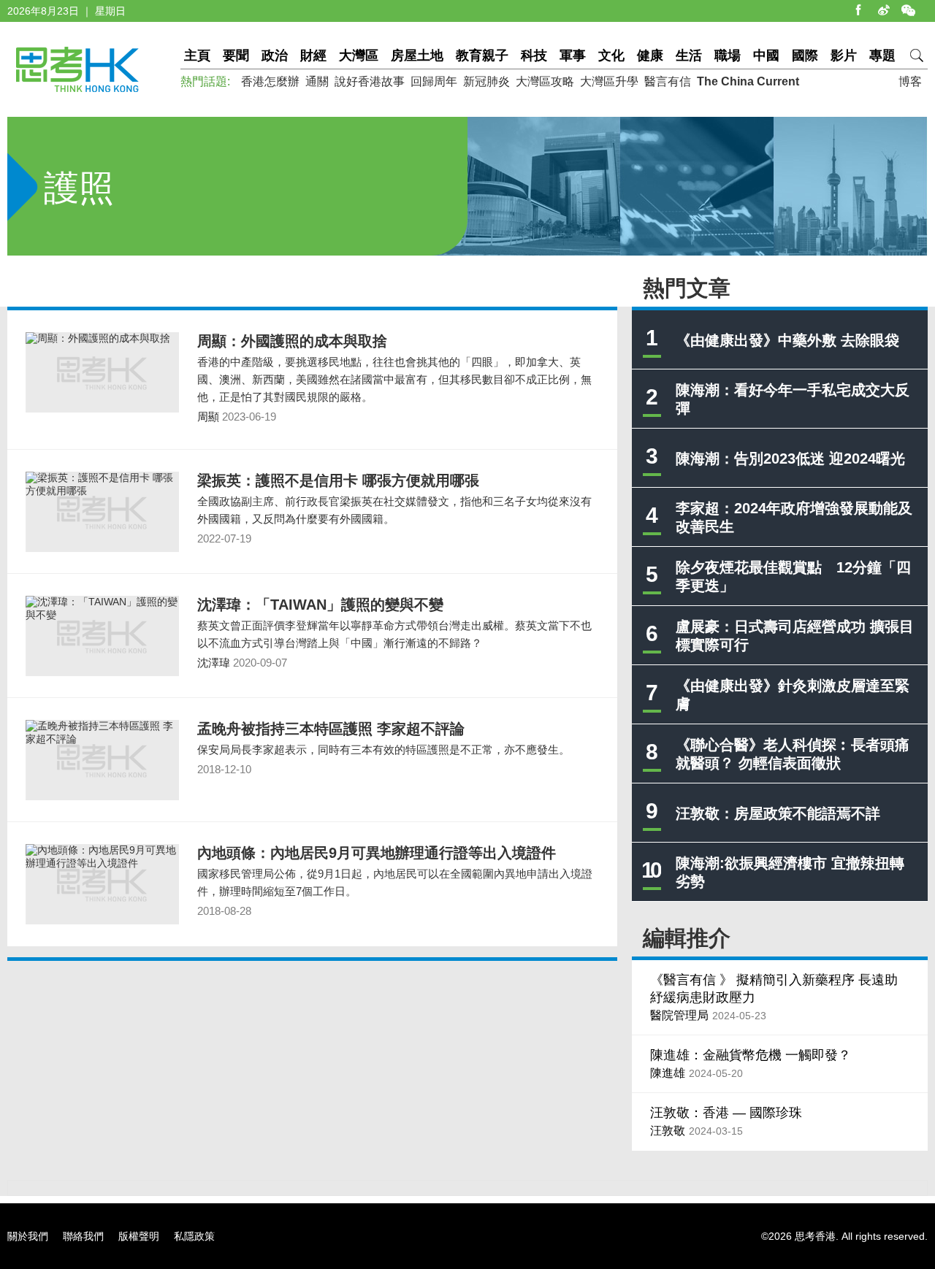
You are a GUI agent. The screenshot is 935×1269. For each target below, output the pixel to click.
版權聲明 (138, 1236)
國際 (805, 55)
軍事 (573, 55)
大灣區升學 (609, 81)
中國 (766, 55)
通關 (317, 81)
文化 (611, 55)
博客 (910, 81)
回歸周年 (434, 81)
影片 (844, 55)
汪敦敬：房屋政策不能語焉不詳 (778, 813)
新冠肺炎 (486, 81)
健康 (650, 55)
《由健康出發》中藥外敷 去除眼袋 (787, 340)
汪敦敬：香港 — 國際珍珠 (726, 1112)
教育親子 (482, 55)
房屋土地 (417, 55)
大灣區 (358, 55)
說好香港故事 (370, 81)
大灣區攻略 (545, 81)
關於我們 (27, 1236)
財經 (313, 55)
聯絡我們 (83, 1236)
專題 (882, 55)
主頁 (197, 55)
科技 (534, 55)
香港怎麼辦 (270, 81)
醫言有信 (667, 81)
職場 (727, 55)
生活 (689, 55)
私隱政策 (194, 1236)
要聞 (236, 55)
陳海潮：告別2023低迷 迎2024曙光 (790, 459)
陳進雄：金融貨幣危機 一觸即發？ (750, 1055)
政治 (275, 55)
